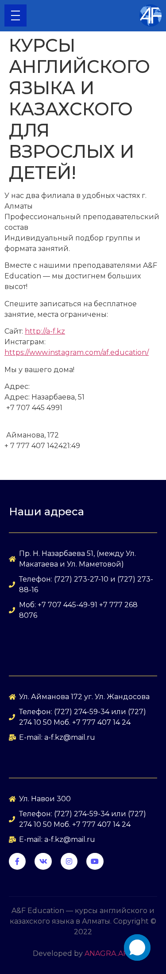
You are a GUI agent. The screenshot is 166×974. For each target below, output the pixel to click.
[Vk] (43, 861)
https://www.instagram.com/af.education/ (76, 352)
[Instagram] (69, 861)
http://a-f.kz (45, 331)
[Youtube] (94, 861)
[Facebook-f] (17, 861)
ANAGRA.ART (109, 953)
